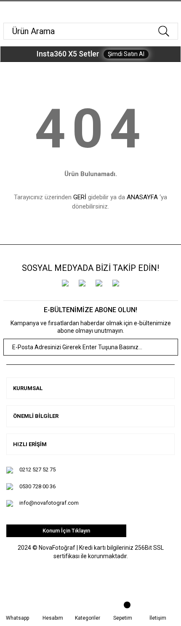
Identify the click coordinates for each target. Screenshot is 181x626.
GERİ (79, 197)
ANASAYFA (142, 197)
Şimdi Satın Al (126, 54)
